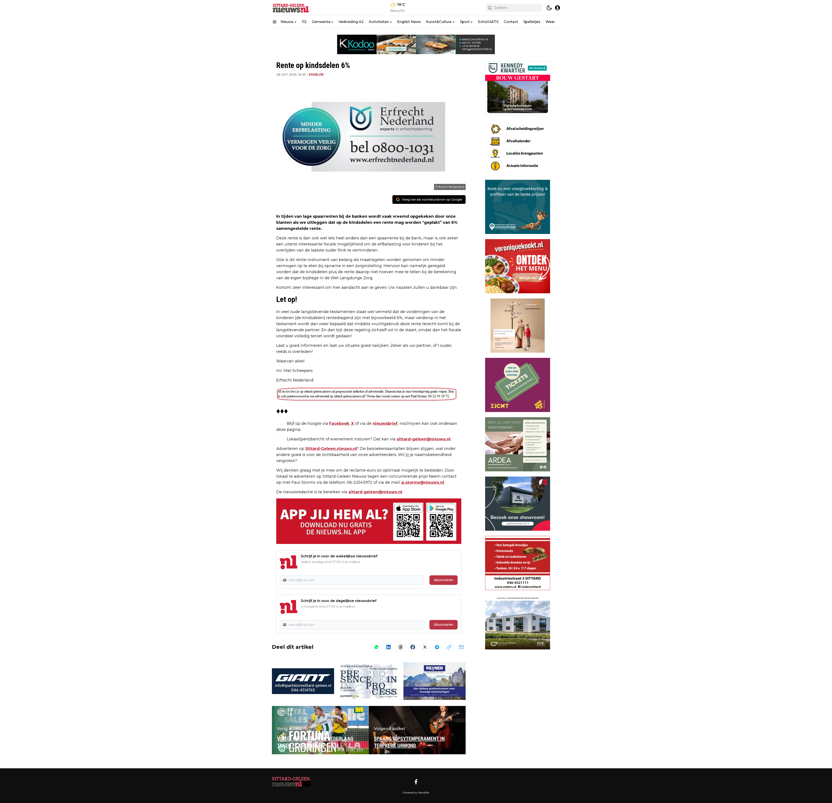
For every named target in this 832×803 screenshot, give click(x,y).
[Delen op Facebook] (412, 647)
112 (304, 22)
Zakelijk (316, 74)
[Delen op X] (425, 647)
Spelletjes (531, 22)
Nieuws (287, 22)
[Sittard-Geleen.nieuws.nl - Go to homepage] (291, 782)
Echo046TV (488, 22)
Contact (511, 22)
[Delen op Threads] (400, 647)
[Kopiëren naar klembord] (449, 647)
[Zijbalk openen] (274, 21)
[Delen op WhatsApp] (376, 647)
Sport (465, 22)
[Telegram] (437, 647)
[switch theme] (549, 8)
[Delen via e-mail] (461, 647)
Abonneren (443, 580)
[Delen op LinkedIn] (388, 647)
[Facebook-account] (416, 781)
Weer (550, 22)
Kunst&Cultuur (439, 22)
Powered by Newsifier (416, 792)
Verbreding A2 (351, 22)
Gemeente (321, 22)
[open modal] (557, 7)
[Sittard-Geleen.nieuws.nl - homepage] (291, 8)
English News (409, 22)
